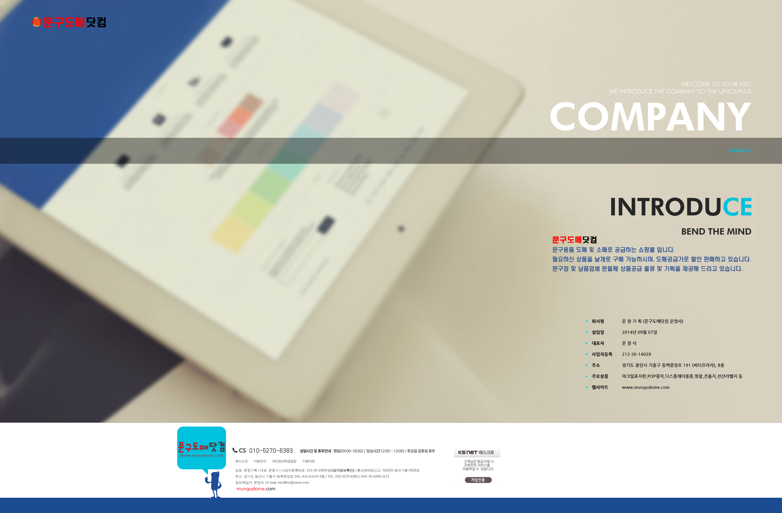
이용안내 (260, 461)
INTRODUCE (740, 150)
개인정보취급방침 (284, 461)
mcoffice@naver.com (293, 482)
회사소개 (241, 461)
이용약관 (308, 461)
